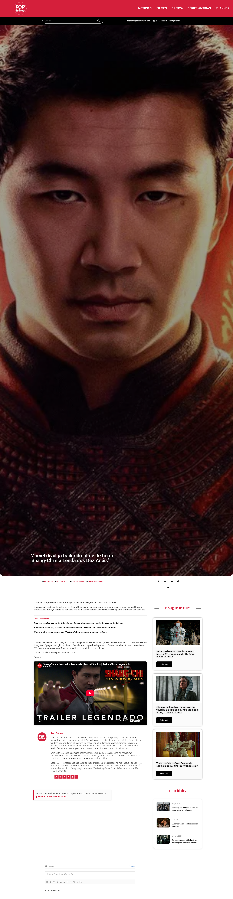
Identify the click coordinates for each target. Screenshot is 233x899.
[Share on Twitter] (165, 581)
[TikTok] (72, 777)
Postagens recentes (177, 608)
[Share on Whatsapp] (168, 587)
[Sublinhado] (54, 881)
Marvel (81, 581)
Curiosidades (177, 791)
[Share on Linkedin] (171, 581)
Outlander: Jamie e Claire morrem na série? (185, 825)
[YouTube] (68, 777)
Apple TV (156, 21)
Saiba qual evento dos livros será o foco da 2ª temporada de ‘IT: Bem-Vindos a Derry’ (175, 654)
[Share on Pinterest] (178, 581)
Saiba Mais (164, 664)
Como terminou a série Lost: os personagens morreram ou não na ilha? (185, 841)
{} (77, 882)
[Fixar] (57, 881)
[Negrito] (47, 881)
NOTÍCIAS (145, 8)
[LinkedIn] (64, 777)
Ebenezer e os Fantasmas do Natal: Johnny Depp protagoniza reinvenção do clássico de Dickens (78, 623)
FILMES (161, 8)
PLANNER (222, 8)
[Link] (74, 881)
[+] (80, 882)
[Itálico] (50, 881)
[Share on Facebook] (158, 581)
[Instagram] (60, 777)
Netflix (164, 21)
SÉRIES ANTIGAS (199, 8)
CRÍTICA (177, 8)
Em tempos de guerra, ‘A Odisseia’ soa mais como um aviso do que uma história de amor (74, 627)
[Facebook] (76, 777)
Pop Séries (56, 733)
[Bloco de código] (71, 881)
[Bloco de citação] (67, 881)
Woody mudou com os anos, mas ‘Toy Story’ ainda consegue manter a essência (70, 632)
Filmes (75, 581)
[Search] (99, 20)
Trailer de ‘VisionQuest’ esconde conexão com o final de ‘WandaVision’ (177, 764)
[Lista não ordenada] (64, 881)
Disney (177, 21)
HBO (171, 21)
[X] (56, 777)
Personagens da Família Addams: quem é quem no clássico (185, 809)
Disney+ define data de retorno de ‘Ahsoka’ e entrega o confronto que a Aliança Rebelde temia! (177, 710)
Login (132, 866)
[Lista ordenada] (60, 881)
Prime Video (144, 21)
